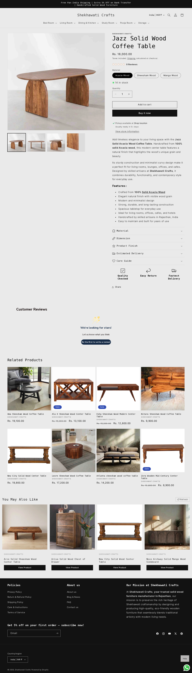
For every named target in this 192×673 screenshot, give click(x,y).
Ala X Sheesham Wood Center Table (71, 414)
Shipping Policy (15, 602)
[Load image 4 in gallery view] (76, 142)
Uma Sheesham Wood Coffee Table (25, 414)
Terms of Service (16, 612)
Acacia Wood (122, 75)
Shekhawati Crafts (23, 670)
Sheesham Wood (146, 75)
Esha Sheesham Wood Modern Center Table (116, 415)
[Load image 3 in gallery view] (56, 142)
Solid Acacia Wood (153, 192)
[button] (49, 23)
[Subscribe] (57, 633)
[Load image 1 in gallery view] (16, 142)
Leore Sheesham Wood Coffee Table (71, 476)
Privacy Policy (14, 592)
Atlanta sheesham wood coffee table (117, 476)
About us (71, 592)
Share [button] (118, 287)
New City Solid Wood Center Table (26, 476)
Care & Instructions (17, 607)
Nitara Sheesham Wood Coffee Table (161, 414)
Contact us (72, 607)
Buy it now (145, 113)
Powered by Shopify (39, 670)
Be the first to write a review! (96, 342)
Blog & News (73, 597)
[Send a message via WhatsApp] (187, 668)
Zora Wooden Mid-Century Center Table (159, 477)
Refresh (184, 499)
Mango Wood (170, 75)
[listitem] (24, 538)
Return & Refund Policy (19, 597)
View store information (127, 131)
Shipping (131, 58)
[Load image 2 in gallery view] (36, 142)
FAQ (69, 602)
